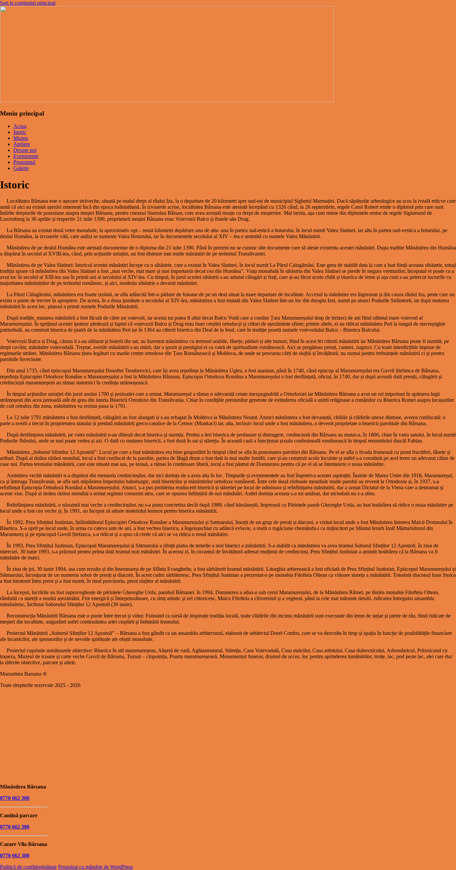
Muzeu (20, 138)
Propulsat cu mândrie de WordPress (95, 867)
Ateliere (21, 144)
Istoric (19, 132)
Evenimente (25, 156)
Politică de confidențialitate (28, 867)
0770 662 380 (14, 798)
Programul (24, 162)
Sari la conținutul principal (27, 3)
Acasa (19, 126)
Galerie (21, 168)
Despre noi (24, 150)
